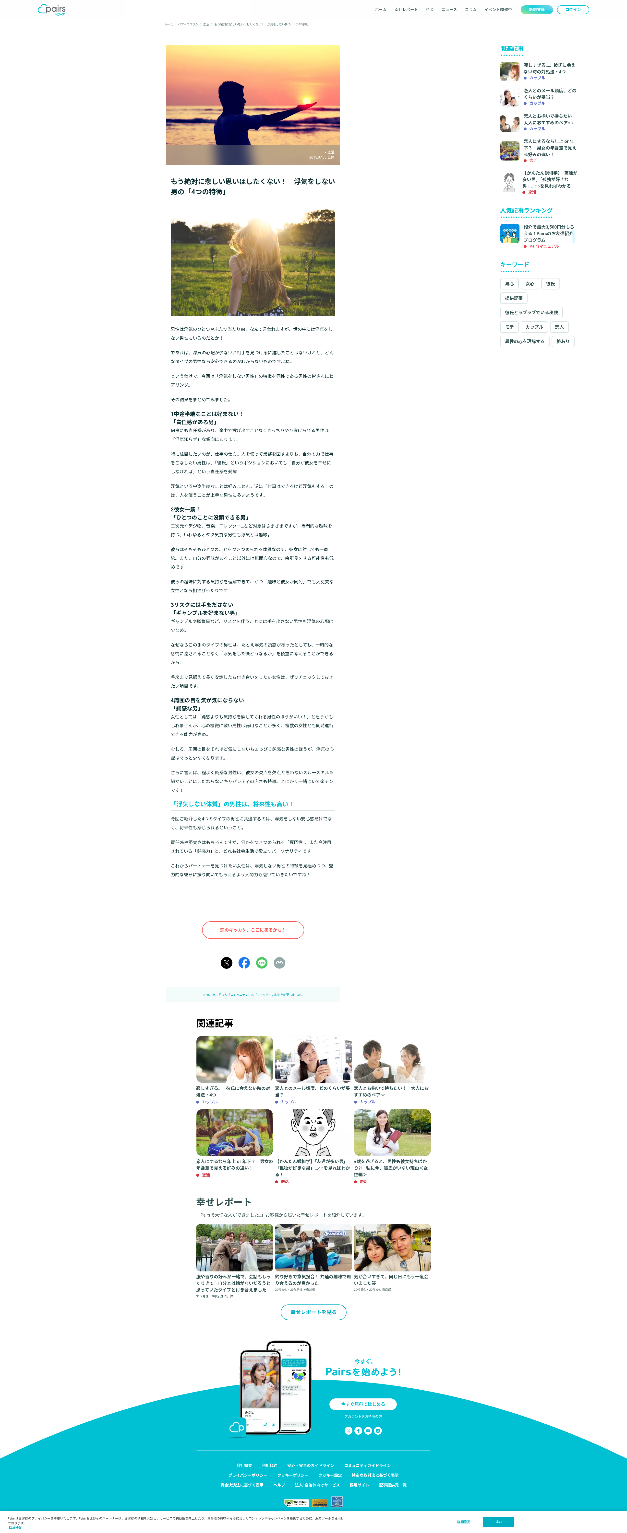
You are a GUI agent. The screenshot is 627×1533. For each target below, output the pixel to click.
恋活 (206, 24)
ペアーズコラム (188, 24)
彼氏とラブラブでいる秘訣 (531, 312)
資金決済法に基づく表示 (242, 1485)
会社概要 (244, 1465)
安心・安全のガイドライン (310, 1465)
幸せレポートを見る (313, 1312)
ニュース (449, 9)
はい (498, 1521)
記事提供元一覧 (393, 1485)
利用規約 (269, 1465)
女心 (530, 283)
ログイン (573, 9)
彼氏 (550, 283)
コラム (471, 9)
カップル (534, 327)
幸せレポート (406, 9)
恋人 (559, 327)
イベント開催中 (498, 9)
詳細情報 (15, 1528)
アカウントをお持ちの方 (363, 1416)
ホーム (381, 9)
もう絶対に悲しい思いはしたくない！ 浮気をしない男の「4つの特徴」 (262, 24)
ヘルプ (279, 1485)
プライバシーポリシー (247, 1475)
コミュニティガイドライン (367, 1465)
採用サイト (359, 1485)
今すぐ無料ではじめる (363, 1404)
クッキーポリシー (293, 1475)
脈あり (563, 341)
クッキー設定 (330, 1475)
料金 (430, 9)
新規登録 (537, 9)
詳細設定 (463, 1521)
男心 (509, 283)
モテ (509, 327)
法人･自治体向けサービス (317, 1485)
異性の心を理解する (525, 341)
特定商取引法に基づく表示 (375, 1475)
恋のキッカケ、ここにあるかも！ (253, 930)
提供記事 (514, 298)
